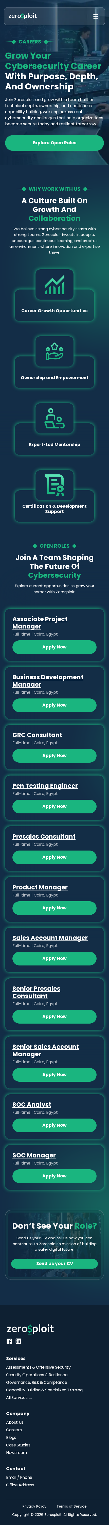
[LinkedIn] (18, 1341)
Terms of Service (72, 1506)
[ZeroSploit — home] (22, 16)
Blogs (11, 1437)
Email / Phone (19, 1477)
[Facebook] (9, 1341)
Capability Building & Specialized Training (44, 1390)
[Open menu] (96, 16)
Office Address (20, 1485)
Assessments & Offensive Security (38, 1367)
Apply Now (54, 647)
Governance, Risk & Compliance (36, 1382)
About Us (14, 1422)
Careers (14, 1430)
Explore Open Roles (55, 143)
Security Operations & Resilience (36, 1375)
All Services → (19, 1397)
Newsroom (16, 1453)
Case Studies (18, 1445)
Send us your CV (54, 1264)
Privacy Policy (34, 1506)
